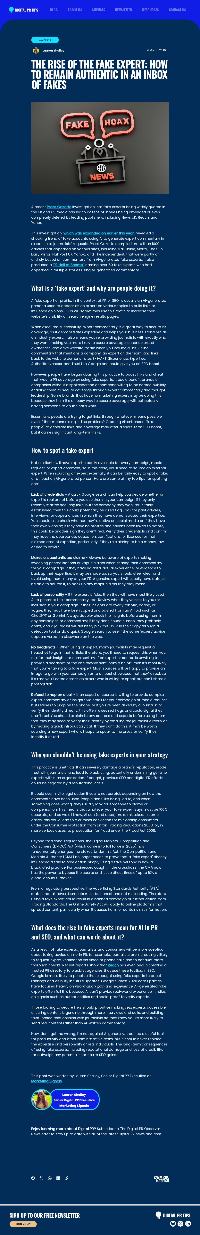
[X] (180, 1224)
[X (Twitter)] (41, 1178)
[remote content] (100, 1152)
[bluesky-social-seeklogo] (173, 1224)
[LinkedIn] (58, 1178)
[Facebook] (33, 1178)
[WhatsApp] (50, 1178)
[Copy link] (66, 1178)
